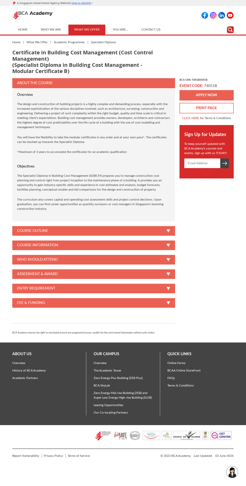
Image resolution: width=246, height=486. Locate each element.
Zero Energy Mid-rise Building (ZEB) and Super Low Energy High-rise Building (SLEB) (123, 395)
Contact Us (150, 29)
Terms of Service (79, 455)
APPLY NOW (206, 95)
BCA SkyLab (102, 385)
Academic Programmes (69, 42)
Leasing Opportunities (108, 405)
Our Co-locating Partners (111, 412)
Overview (18, 363)
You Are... (120, 29)
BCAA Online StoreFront (184, 370)
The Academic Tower (107, 370)
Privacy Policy (53, 455)
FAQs (171, 378)
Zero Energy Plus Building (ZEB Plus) (118, 378)
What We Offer (87, 29)
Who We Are (51, 29)
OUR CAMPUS (106, 354)
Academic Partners (25, 378)
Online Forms (176, 363)
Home (22, 29)
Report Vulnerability (25, 455)
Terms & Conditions (180, 385)
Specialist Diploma (103, 42)
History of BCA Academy (29, 370)
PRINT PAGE (206, 108)
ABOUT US (22, 354)
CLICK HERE (190, 118)
